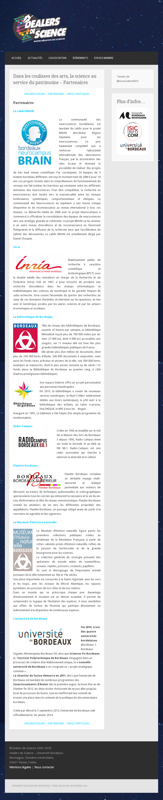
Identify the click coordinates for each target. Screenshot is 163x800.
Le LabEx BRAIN (23, 111)
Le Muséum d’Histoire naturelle (35, 522)
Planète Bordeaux (25, 465)
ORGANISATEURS (34, 94)
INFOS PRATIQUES (78, 94)
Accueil (16, 58)
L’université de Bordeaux (30, 618)
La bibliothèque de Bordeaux (33, 316)
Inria (16, 247)
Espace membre (103, 58)
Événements (80, 58)
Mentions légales (20, 767)
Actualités (35, 58)
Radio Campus (22, 426)
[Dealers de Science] (40, 44)
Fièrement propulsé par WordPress (30, 786)
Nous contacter (44, 767)
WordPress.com (78, 786)
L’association (57, 58)
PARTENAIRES (56, 94)
